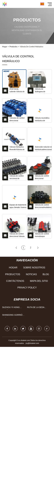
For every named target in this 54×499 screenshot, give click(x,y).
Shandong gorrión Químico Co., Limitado (13, 315)
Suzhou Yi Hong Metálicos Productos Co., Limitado (11, 308)
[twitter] (23, 328)
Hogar (4, 47)
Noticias (31, 274)
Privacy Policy (27, 287)
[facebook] (7, 328)
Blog (46, 274)
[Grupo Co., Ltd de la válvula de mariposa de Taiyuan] (4, 4)
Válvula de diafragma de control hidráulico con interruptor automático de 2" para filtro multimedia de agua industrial (41, 90)
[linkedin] (15, 328)
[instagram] (38, 328)
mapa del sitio (39, 281)
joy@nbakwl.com (32, 343)
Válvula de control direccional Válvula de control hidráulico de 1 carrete (17, 235)
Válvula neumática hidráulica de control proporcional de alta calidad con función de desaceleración (42, 119)
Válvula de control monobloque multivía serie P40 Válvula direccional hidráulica (42, 235)
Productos (13, 47)
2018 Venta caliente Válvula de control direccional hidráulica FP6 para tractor (17, 90)
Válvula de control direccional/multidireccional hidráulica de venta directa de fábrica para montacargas (43, 206)
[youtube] (31, 328)
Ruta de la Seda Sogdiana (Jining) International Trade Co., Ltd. (38, 308)
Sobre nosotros (34, 267)
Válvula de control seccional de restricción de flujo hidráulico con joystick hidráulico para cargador (17, 177)
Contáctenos (15, 281)
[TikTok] (46, 328)
